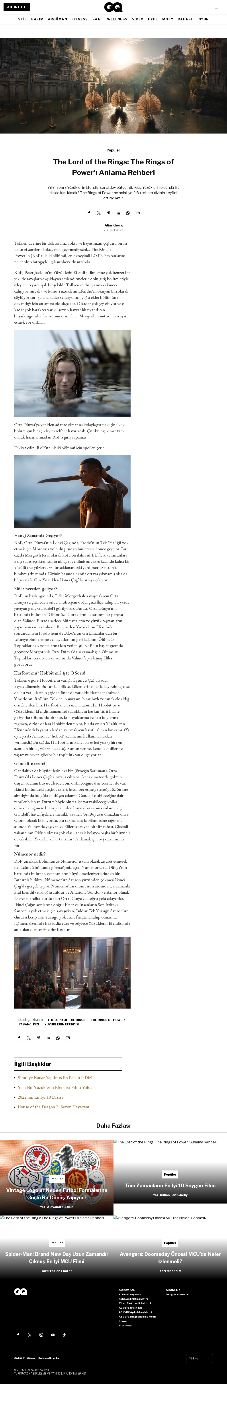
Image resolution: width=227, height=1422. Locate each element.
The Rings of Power (108, 1020)
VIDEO (138, 19)
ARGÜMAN (57, 19)
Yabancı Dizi (29, 1024)
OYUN (204, 19)
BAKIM (37, 19)
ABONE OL (16, 7)
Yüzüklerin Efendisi (61, 1024)
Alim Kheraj (114, 225)
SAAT (97, 19)
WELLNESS (117, 19)
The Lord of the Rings (66, 1020)
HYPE (153, 19)
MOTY (167, 19)
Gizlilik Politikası (24, 1358)
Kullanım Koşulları (49, 1358)
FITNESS (80, 19)
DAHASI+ (186, 19)
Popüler (113, 150)
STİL (22, 19)
